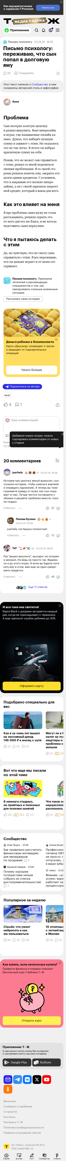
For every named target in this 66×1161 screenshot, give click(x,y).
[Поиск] (36, 30)
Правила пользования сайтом (22, 1133)
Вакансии (10, 1101)
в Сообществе (38, 84)
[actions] (20, 508)
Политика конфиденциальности (24, 1127)
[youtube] (46, 1079)
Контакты (9, 1117)
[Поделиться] (58, 73)
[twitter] (37, 1079)
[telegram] (17, 1079)
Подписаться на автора (24, 386)
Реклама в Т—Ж (13, 1122)
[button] (61, 2)
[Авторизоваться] (50, 30)
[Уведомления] (43, 30)
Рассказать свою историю (23, 299)
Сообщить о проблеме (18, 1106)
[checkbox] (57, 30)
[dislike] (58, 508)
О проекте (10, 1112)
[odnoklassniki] (8, 1089)
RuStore (45, 1062)
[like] (47, 508)
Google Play (19, 1062)
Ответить (9, 508)
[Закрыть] (62, 434)
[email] (8, 1079)
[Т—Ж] (32, 21)
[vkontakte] (27, 1079)
